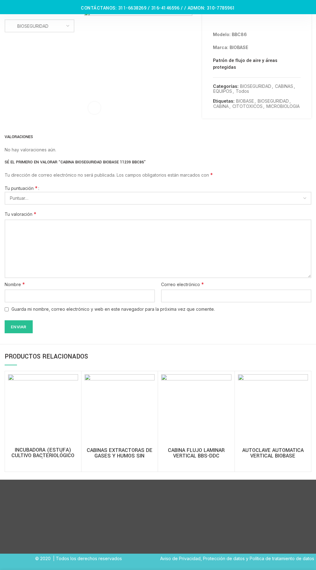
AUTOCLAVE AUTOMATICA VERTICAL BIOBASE (273, 453)
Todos (242, 91)
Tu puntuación (21, 188)
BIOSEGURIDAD (255, 86)
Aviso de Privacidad (180, 558)
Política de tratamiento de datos (282, 558)
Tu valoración (20, 214)
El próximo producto (297, 22)
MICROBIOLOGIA (283, 106)
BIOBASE (245, 101)
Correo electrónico (182, 284)
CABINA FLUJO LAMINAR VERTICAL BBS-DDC (196, 453)
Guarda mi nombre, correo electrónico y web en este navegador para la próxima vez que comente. (113, 309)
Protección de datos (224, 558)
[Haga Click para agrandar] (94, 108)
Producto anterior (285, 22)
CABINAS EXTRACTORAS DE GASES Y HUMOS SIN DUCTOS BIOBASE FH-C (119, 456)
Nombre (15, 284)
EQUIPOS (222, 91)
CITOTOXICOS (247, 106)
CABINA (221, 106)
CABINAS (284, 86)
